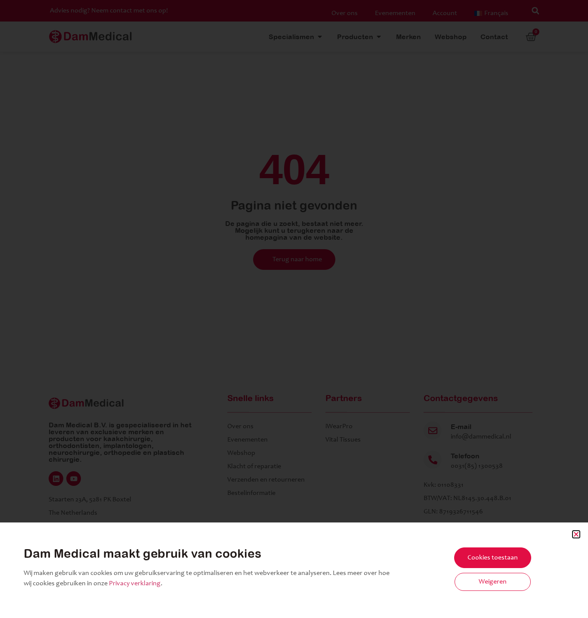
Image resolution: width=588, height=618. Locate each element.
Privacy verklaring (135, 583)
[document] (294, 309)
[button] (576, 534)
